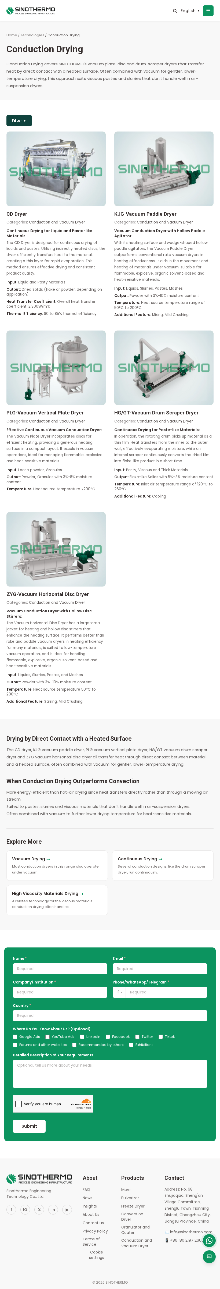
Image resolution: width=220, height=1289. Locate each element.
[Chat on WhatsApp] (209, 1240)
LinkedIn (93, 1036)
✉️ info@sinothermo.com (188, 1232)
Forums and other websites (43, 1044)
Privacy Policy (95, 1231)
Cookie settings (96, 1254)
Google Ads (29, 1036)
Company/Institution (34, 982)
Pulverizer (130, 1198)
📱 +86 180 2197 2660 (184, 1240)
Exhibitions (144, 1044)
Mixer (126, 1189)
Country (22, 1005)
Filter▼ (19, 120)
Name (20, 958)
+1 (119, 992)
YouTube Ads (63, 1036)
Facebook (121, 1036)
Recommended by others (101, 1044)
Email (119, 958)
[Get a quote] (209, 1256)
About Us (91, 1214)
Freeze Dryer (133, 1206)
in (53, 1209)
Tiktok (170, 1036)
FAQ (86, 1189)
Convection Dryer (132, 1216)
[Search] (175, 10)
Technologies (32, 35)
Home (11, 35)
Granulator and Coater (135, 1229)
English (190, 10)
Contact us (93, 1223)
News (87, 1198)
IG (25, 1209)
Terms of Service (91, 1241)
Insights (90, 1206)
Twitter (147, 1036)
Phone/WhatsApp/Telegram (141, 982)
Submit (29, 1126)
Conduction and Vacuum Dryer (136, 1243)
